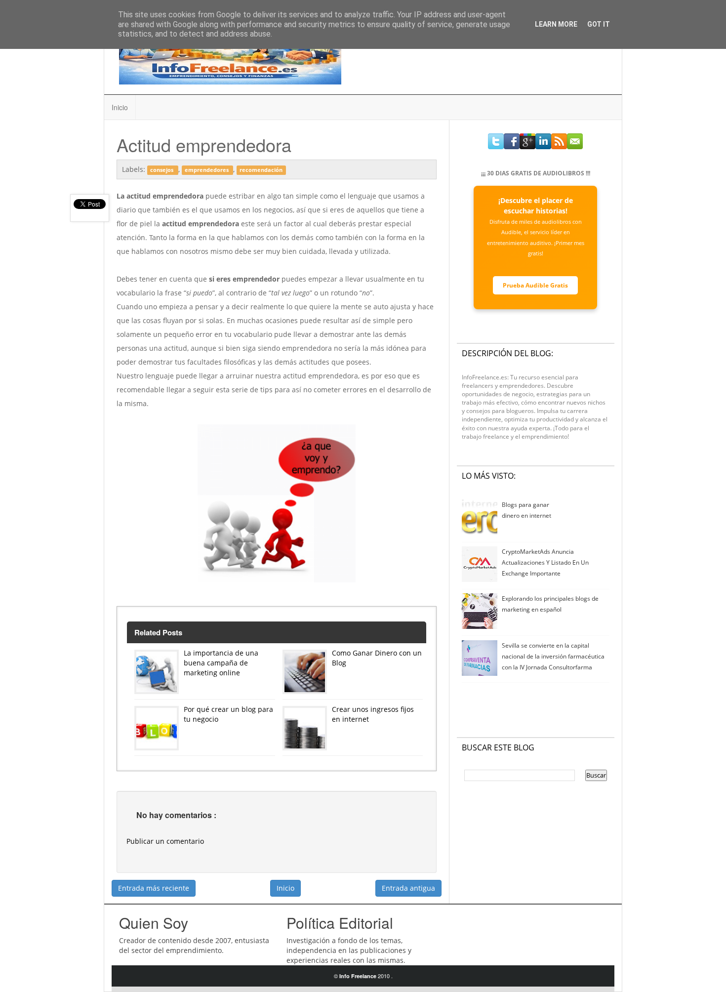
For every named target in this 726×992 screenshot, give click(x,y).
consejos (162, 169)
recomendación (261, 169)
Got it (598, 24)
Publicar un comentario (165, 841)
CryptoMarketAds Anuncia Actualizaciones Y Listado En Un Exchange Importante (545, 562)
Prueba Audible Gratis (535, 285)
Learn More (556, 24)
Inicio (120, 107)
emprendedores (207, 169)
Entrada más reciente (153, 888)
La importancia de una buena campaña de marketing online (221, 662)
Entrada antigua (408, 888)
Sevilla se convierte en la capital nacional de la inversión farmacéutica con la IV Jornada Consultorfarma (553, 656)
